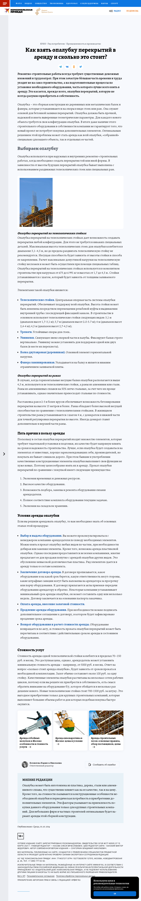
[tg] (60, 67)
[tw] (81, 67)
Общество (41, 3)
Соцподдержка (89, 3)
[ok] (74, 67)
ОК (115, 894)
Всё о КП (21, 876)
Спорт (114, 3)
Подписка (132, 10)
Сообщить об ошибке (104, 764)
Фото (19, 3)
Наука (104, 3)
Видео (28, 3)
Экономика (56, 3)
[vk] (67, 67)
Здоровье (72, 3)
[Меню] (5, 3)
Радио (117, 10)
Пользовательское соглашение (41, 876)
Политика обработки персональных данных (75, 876)
